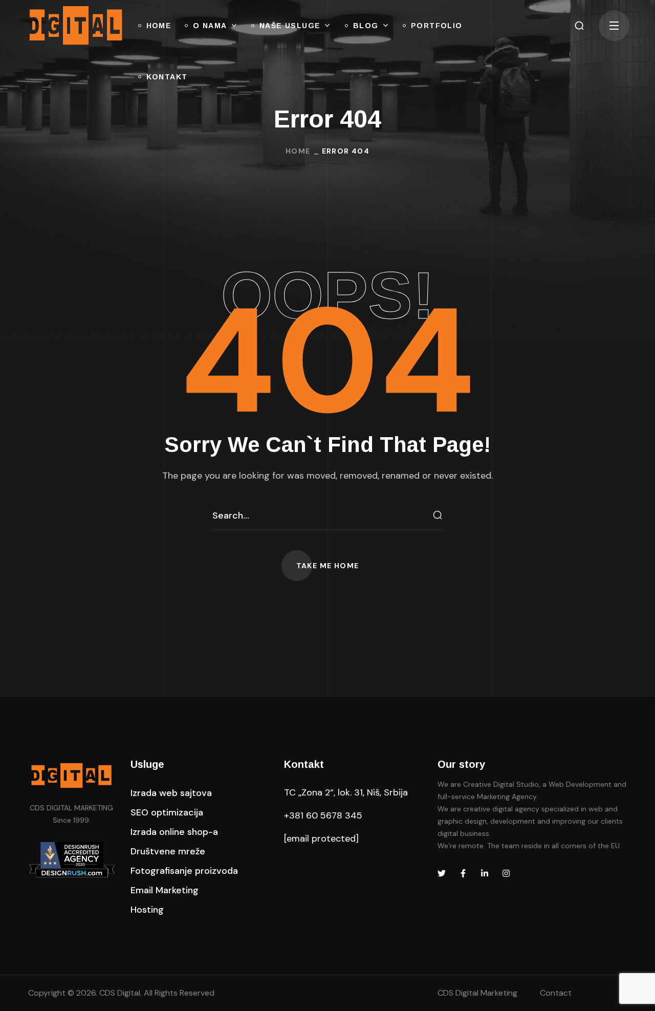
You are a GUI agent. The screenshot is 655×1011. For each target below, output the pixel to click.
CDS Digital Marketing (477, 992)
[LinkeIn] (484, 873)
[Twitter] (441, 873)
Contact (556, 992)
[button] (579, 25)
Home (298, 151)
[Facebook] (463, 873)
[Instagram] (506, 873)
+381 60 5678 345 (323, 815)
